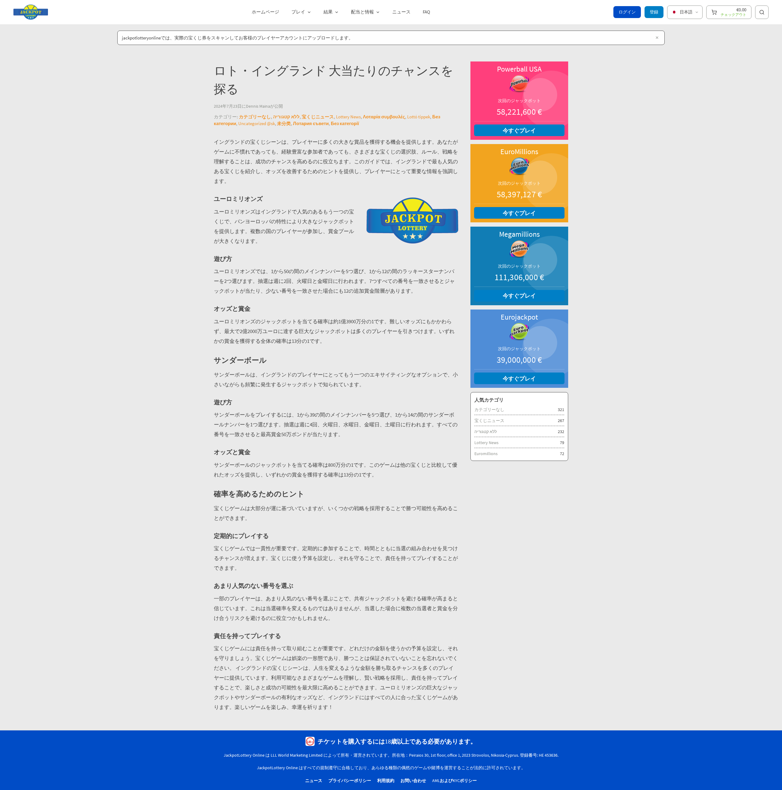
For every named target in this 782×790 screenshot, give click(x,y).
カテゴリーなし (255, 117)
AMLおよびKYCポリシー (454, 780)
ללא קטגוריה (286, 117)
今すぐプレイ (519, 130)
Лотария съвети (311, 123)
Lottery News (348, 117)
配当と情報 (362, 12)
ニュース (401, 12)
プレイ (298, 12)
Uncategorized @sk (256, 123)
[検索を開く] (762, 12)
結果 (328, 12)
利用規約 (385, 780)
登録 (654, 12)
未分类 (284, 123)
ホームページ (265, 12)
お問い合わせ (413, 780)
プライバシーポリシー (349, 780)
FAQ (426, 12)
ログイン (627, 12)
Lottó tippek (418, 117)
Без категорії (345, 123)
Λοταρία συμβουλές (384, 117)
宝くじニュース (318, 117)
